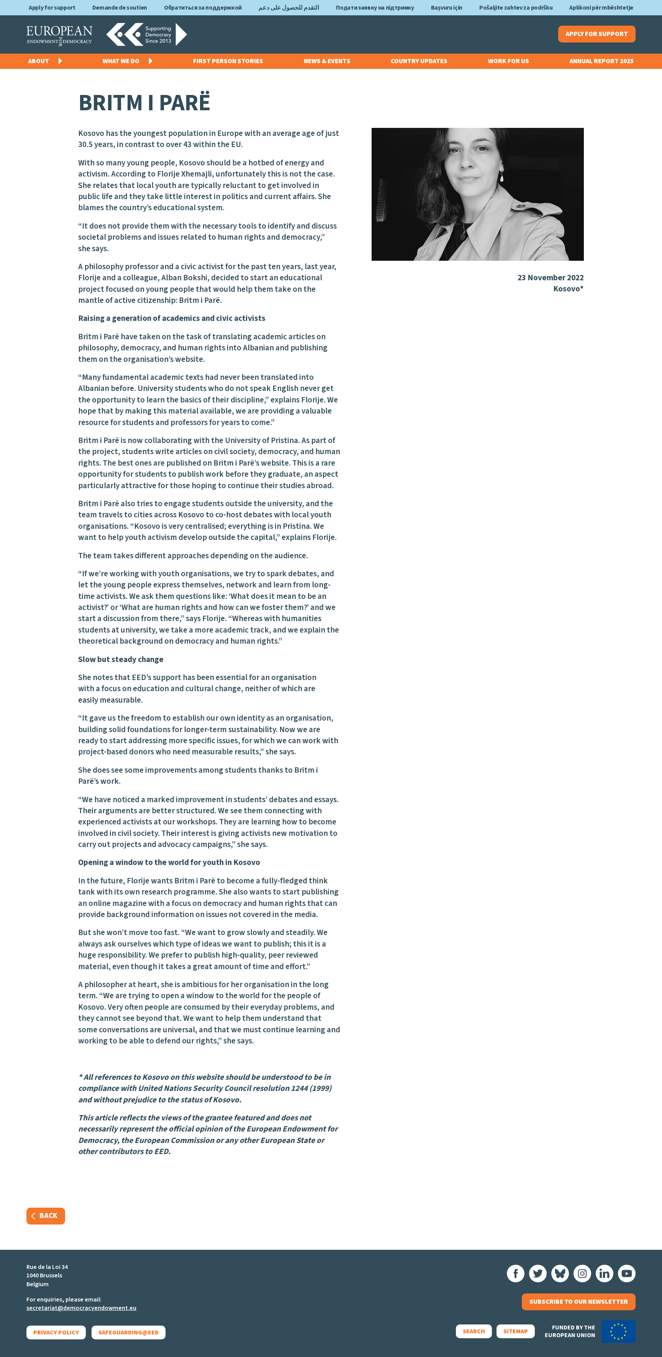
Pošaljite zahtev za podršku (515, 7)
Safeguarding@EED (128, 1332)
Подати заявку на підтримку (375, 7)
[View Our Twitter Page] (538, 1273)
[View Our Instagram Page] (582, 1273)
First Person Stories (228, 61)
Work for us (508, 61)
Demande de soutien (119, 7)
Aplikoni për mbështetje (601, 7)
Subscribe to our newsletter (578, 1301)
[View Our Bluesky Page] (560, 1273)
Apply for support (52, 7)
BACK (48, 1216)
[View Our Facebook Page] (515, 1273)
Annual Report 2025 (602, 61)
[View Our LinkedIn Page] (604, 1273)
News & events (327, 61)
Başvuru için (446, 7)
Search (474, 1331)
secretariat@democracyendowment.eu (81, 1308)
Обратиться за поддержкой (203, 7)
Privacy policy (56, 1332)
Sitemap (515, 1331)
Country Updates (419, 61)
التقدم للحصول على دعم (289, 7)
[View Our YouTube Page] (627, 1273)
